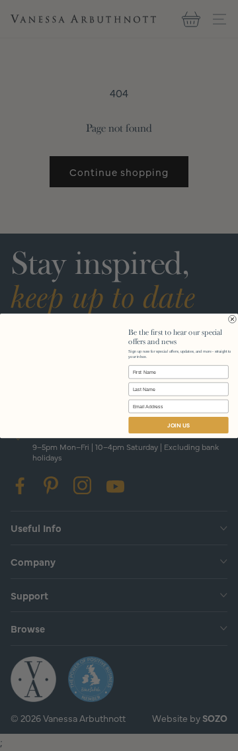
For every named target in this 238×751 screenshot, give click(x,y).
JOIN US (178, 425)
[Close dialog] (233, 319)
